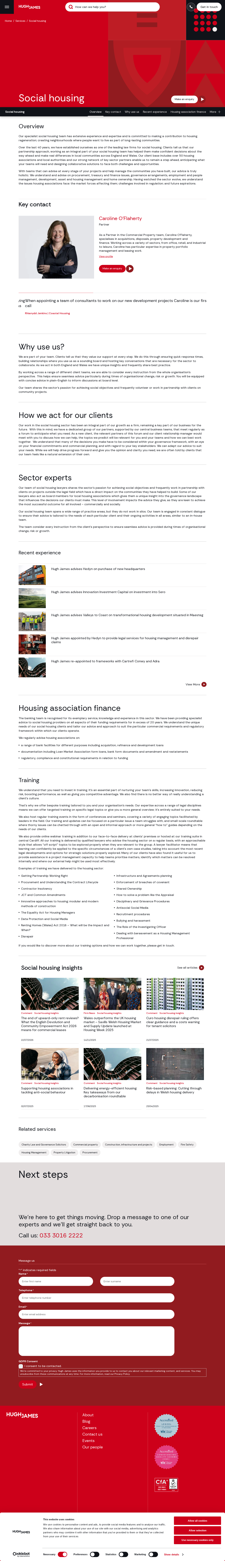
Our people (92, 1447)
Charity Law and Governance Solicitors (44, 1144)
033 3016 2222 (61, 1235)
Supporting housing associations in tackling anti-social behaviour (47, 1090)
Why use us (132, 112)
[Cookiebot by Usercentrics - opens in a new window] (21, 1554)
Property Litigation (64, 1152)
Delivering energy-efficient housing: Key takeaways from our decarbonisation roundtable (110, 1092)
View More (193, 684)
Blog (86, 1421)
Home (8, 21)
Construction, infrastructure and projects (128, 1144)
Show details (171, 1554)
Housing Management (34, 1152)
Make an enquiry (184, 99)
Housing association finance (188, 112)
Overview (96, 112)
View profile (106, 256)
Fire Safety (187, 1144)
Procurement (90, 1152)
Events (88, 1440)
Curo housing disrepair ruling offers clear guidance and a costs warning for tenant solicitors (173, 1022)
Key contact (113, 112)
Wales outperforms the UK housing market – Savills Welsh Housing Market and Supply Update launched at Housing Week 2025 (112, 1024)
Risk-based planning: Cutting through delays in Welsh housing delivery (174, 1090)
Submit (70, 7)
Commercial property (85, 1144)
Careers (89, 1427)
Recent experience (155, 112)
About (88, 1414)
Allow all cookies (197, 1520)
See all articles (187, 968)
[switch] (94, 1554)
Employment (166, 1144)
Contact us (92, 1434)
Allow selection (197, 1530)
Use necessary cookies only (197, 1540)
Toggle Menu (7, 7)
